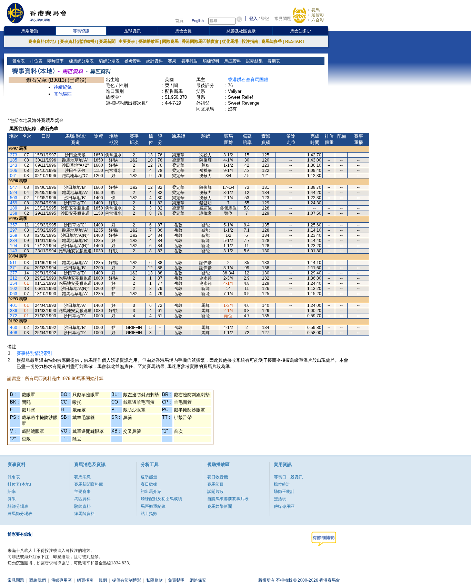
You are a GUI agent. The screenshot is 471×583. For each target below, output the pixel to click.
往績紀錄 (63, 87)
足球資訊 (132, 31)
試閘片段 (215, 491)
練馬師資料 (84, 513)
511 (13, 262)
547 (13, 187)
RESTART (294, 41)
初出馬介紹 (151, 491)
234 (13, 240)
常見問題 (282, 18)
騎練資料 (210, 61)
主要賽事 (127, 41)
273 (13, 155)
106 (13, 170)
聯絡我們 (37, 580)
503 (13, 197)
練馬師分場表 (81, 61)
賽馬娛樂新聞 (219, 506)
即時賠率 (55, 61)
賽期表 (273, 61)
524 (13, 192)
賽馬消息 (82, 477)
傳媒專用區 (284, 506)
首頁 (179, 20)
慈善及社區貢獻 (241, 31)
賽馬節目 (215, 484)
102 (13, 288)
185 (13, 160)
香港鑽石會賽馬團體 (248, 79)
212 (13, 278)
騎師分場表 (109, 61)
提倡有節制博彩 (126, 580)
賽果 (171, 61)
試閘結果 (254, 61)
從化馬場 (230, 41)
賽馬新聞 (107, 41)
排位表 (35, 61)
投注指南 (250, 41)
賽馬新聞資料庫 (88, 484)
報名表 (18, 61)
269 (13, 235)
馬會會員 (183, 31)
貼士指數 (149, 513)
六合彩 (317, 20)
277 (13, 273)
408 (13, 332)
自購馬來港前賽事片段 (228, 498)
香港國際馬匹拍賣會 (200, 41)
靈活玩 (280, 498)
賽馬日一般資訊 (288, 477)
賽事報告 (189, 61)
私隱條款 (154, 580)
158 (13, 213)
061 (13, 175)
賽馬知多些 (271, 41)
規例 (103, 580)
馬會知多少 (300, 31)
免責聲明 (176, 580)
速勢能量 (149, 477)
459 (13, 203)
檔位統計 (282, 484)
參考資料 (132, 61)
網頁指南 (85, 580)
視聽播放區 (148, 41)
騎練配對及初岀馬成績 (161, 498)
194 (13, 245)
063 (13, 293)
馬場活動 (29, 31)
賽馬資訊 (81, 31)
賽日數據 (149, 484)
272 (13, 315)
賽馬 (315, 10)
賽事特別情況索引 (34, 353)
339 (13, 310)
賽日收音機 (217, 477)
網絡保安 (198, 580)
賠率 (12, 491)
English (198, 21)
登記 (265, 18)
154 (13, 283)
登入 (253, 18)
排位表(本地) (19, 484)
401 (13, 305)
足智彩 (317, 14)
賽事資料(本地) (42, 41)
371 (13, 267)
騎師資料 (82, 506)
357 (13, 225)
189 (13, 208)
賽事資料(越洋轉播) (78, 41)
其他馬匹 (63, 94)
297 (13, 230)
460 (13, 327)
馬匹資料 (232, 61)
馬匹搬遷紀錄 (153, 506)
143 (13, 165)
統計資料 (154, 61)
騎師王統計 (284, 491)
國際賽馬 (170, 41)
